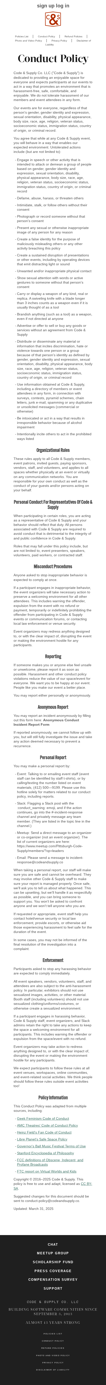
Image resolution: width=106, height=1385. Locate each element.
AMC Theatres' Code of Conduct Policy (47, 1125)
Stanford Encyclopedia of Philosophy (45, 1153)
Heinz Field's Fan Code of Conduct (44, 1132)
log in (62, 5)
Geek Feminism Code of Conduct (43, 1118)
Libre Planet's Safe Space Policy (42, 1139)
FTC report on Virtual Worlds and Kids (46, 1171)
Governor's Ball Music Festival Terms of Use (51, 1146)
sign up (45, 5)
